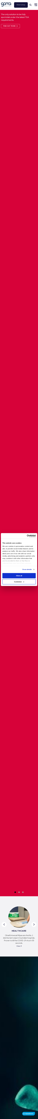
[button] (30, 5)
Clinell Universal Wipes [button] (19, 892)
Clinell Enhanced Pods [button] (15, 892)
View (18, 946)
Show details (27, 569)
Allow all (19, 576)
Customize (18, 582)
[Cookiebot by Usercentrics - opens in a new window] (27, 536)
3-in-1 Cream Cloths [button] (23, 892)
